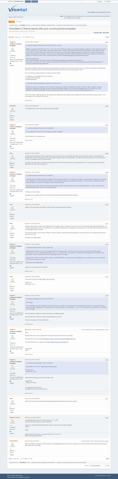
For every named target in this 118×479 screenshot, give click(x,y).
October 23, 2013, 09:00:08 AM (32, 105)
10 (23, 37)
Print (107, 37)
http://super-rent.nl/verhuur (47, 279)
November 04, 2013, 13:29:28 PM (32, 153)
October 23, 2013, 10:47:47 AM (32, 124)
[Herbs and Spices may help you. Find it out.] (10, 431)
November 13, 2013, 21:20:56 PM (32, 276)
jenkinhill (50, 25)
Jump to (86, 465)
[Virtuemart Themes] (10, 63)
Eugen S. (13, 42)
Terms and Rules (102, 475)
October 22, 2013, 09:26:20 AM (32, 42)
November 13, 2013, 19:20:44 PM (32, 244)
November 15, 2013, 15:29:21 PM (33, 417)
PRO (53, 25)
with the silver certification (74, 18)
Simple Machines (18, 475)
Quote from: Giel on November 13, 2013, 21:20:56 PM (40, 363)
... (22, 37)
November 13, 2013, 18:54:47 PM (32, 223)
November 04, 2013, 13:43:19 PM (32, 172)
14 (31, 37)
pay (69, 16)
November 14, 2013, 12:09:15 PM (33, 329)
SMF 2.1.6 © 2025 (11, 475)
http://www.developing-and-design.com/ (58, 342)
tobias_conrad (15, 417)
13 (29, 37)
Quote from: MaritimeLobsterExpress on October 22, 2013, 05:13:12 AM (44, 45)
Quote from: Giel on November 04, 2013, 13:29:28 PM (40, 175)
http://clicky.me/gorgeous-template (33, 435)
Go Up (10, 458)
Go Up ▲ (109, 475)
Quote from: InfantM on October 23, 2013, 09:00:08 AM (40, 128)
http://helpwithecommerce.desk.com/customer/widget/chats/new (57, 339)
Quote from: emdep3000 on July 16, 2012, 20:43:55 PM (40, 299)
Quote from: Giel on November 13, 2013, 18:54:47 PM (40, 247)
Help (96, 475)
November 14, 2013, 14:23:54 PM (32, 359)
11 (25, 37)
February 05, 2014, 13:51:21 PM (32, 441)
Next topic (106, 32)
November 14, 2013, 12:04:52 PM (32, 295)
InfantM (12, 106)
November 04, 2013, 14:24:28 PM (32, 204)
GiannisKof (13, 441)
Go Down (11, 37)
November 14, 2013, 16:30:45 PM (32, 398)
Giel (11, 153)
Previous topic (98, 32)
